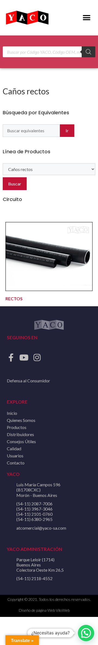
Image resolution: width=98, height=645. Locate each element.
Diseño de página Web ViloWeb (44, 610)
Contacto (15, 462)
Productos (16, 427)
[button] (86, 18)
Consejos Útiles (21, 441)
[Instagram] (37, 357)
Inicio (12, 413)
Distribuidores (20, 434)
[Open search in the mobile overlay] (49, 51)
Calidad (14, 448)
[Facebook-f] (11, 357)
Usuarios (15, 455)
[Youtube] (24, 357)
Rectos (14, 298)
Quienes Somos (21, 420)
